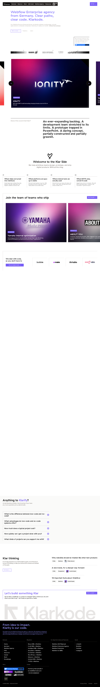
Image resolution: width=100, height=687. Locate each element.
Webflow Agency (39, 4)
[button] (48, 4)
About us (20, 4)
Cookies (90, 683)
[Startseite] (7, 4)
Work (25, 4)
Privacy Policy (83, 683)
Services (14, 4)
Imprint (95, 683)
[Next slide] (88, 83)
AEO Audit (31, 4)
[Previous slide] (11, 83)
